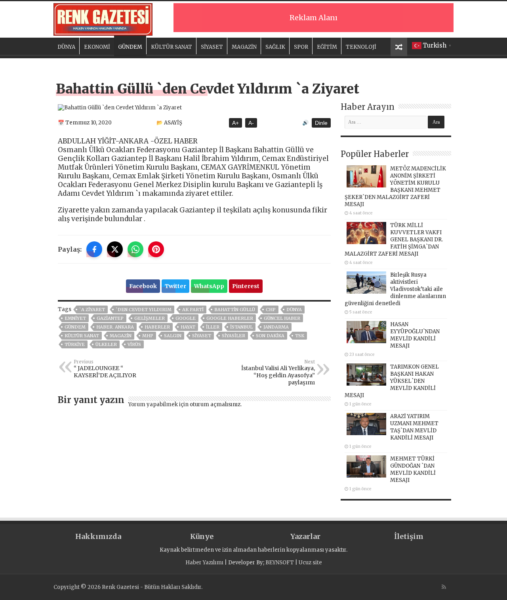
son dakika (270, 335)
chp (271, 309)
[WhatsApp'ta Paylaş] (135, 249)
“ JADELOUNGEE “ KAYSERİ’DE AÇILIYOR (105, 369)
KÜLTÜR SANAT (171, 47)
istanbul (241, 327)
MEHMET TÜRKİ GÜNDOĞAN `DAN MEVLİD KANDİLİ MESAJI (413, 469)
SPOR (301, 47)
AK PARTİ (193, 309)
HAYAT (188, 327)
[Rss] (444, 587)
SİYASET (212, 47)
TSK (299, 335)
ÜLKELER (106, 344)
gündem (75, 327)
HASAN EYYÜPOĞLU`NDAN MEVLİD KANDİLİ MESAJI (415, 335)
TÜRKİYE (75, 344)
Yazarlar (305, 536)
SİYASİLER (233, 335)
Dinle (321, 123)
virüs (134, 344)
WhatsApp (209, 286)
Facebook (143, 286)
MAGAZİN (244, 47)
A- (251, 123)
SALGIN (172, 335)
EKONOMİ (97, 47)
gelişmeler (149, 318)
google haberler (229, 318)
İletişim (408, 536)
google (185, 318)
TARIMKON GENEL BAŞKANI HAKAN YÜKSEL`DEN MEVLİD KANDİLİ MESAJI (392, 381)
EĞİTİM (327, 47)
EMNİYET (75, 318)
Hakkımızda (98, 536)
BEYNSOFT (279, 562)
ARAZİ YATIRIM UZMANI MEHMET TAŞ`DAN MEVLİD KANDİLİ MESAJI (414, 427)
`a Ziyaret (92, 309)
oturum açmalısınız (215, 404)
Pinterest (245, 286)
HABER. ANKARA (115, 327)
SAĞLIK (275, 47)
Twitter (175, 286)
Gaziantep (110, 318)
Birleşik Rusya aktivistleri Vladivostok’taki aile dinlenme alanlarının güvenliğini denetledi (395, 289)
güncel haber (282, 318)
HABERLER (157, 327)
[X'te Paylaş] (115, 249)
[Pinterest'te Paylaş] (156, 249)
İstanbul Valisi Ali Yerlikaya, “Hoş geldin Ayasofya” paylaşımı (278, 372)
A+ (235, 123)
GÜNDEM (130, 47)
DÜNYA (66, 47)
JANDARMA (276, 327)
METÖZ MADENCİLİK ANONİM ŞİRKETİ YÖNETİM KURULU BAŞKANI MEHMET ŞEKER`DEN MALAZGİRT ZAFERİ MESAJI (395, 186)
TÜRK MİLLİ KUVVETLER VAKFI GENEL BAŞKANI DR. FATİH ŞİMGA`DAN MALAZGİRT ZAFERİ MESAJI (394, 239)
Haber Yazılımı (204, 562)
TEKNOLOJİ (361, 47)
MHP (147, 335)
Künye (201, 536)
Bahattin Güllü (234, 309)
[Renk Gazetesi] (102, 18)
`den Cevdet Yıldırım (144, 309)
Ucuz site (310, 562)
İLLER (212, 327)
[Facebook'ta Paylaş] (94, 249)
